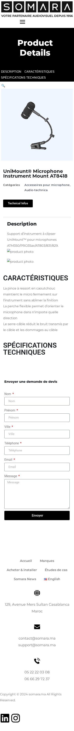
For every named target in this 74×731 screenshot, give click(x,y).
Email (8, 460)
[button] (3, 86)
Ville (7, 427)
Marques (47, 561)
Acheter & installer (22, 570)
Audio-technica (36, 190)
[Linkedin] (5, 718)
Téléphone (12, 443)
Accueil (26, 561)
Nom (8, 394)
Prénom (10, 410)
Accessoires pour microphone (47, 185)
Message (11, 476)
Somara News (25, 579)
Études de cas (56, 570)
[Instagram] (16, 718)
